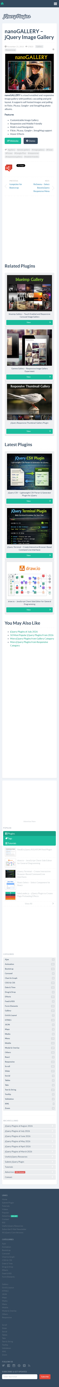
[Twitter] (3, 1365)
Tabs (29, 1085)
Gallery (39, 46)
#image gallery (38, 150)
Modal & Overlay (29, 1048)
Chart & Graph (29, 978)
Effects (29, 997)
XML (29, 1104)
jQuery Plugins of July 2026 (24, 631)
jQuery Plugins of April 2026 (18, 1146)
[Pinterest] (19, 1365)
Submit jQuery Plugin (14, 1162)
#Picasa (9, 153)
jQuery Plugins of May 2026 (17, 1141)
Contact (8, 1177)
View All (28, 903)
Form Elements (29, 1006)
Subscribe (45, 1377)
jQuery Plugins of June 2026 (17, 1136)
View (29, 322)
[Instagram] (13, 1365)
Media (29, 1034)
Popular (5, 1213)
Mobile (29, 1043)
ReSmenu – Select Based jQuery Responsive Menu (41, 187)
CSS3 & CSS (29, 983)
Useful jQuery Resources (16, 1157)
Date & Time (29, 987)
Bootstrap (29, 969)
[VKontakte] (24, 1365)
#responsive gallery (14, 157)
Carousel (29, 973)
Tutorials (11, 843)
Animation (29, 964)
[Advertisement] (29, 227)
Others (29, 1052)
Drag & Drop (29, 992)
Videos (5, 1209)
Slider (29, 1071)
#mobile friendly (31, 157)
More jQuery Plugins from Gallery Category (32, 638)
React (29, 1057)
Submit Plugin (8, 1203)
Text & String (29, 1090)
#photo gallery (23, 150)
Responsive (10, 50)
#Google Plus (20, 153)
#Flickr (50, 150)
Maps (29, 1029)
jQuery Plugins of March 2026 (18, 1151)
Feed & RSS (29, 1001)
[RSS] (29, 1365)
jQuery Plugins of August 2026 (19, 1126)
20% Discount (19, 1172)
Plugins (11, 833)
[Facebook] (8, 1365)
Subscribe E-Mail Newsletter (14, 1229)
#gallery (11, 150)
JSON (29, 1024)
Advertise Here (29, 821)
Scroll (29, 1066)
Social (29, 1076)
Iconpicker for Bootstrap (15, 186)
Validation (29, 1099)
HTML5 (29, 1020)
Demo (32, 141)
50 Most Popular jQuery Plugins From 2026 (32, 635)
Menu (29, 1038)
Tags (10, 838)
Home (4, 1199)
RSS (3, 1222)
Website (14, 141)
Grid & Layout (29, 1015)
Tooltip (29, 1094)
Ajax (29, 959)
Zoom (29, 1108)
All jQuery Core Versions (12, 1232)
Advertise (14, 1172)
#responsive (33, 153)
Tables (29, 1080)
